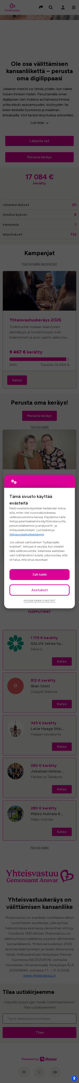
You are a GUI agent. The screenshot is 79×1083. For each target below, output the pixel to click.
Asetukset (39, 590)
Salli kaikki (39, 574)
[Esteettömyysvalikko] (74, 1078)
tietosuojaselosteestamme (26, 534)
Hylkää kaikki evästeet (40, 600)
